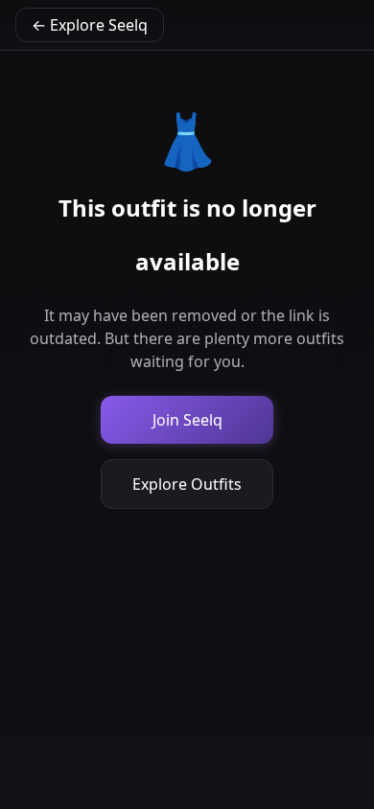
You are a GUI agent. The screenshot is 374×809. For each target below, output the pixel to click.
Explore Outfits (187, 484)
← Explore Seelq (90, 24)
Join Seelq (187, 419)
